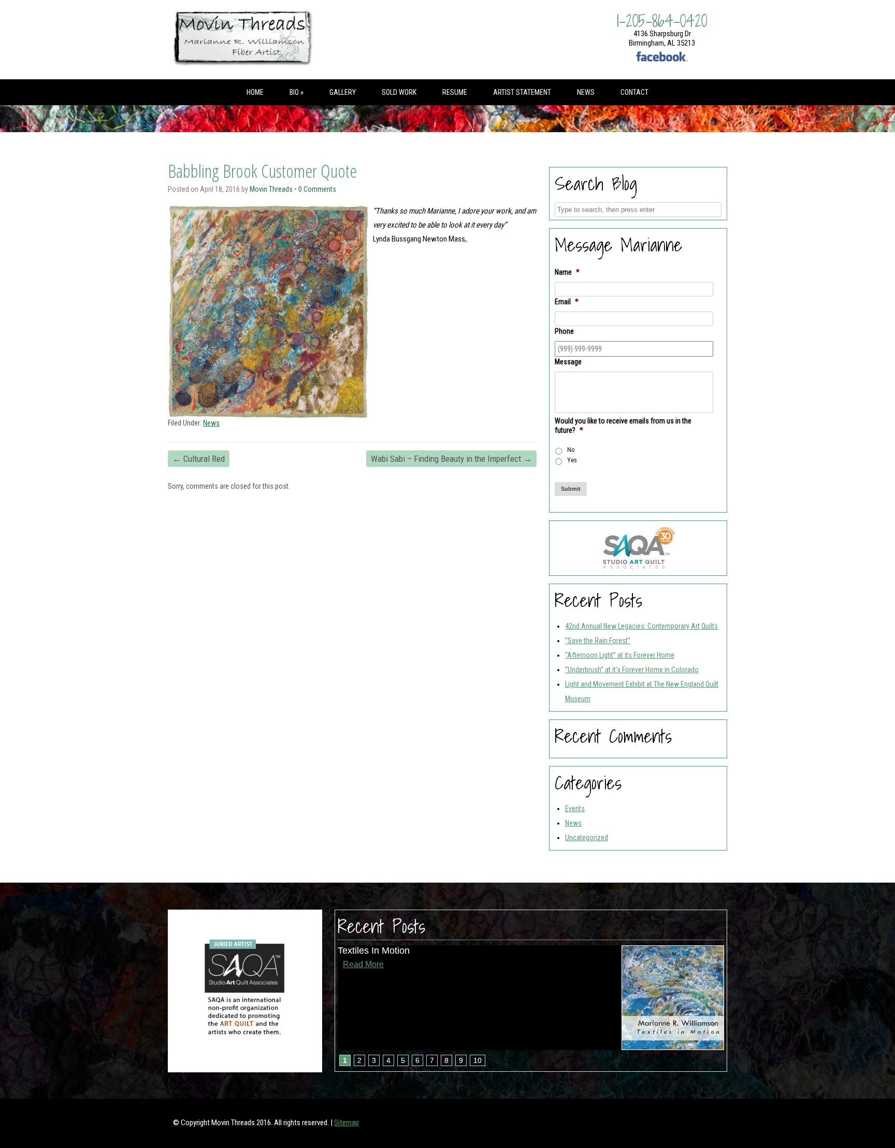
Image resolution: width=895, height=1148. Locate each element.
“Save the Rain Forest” (597, 640)
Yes (572, 460)
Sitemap (346, 1122)
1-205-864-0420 (662, 20)
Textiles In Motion (374, 950)
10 (477, 1060)
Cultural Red (198, 458)
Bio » (297, 92)
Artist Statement (522, 92)
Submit (571, 489)
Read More (363, 964)
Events (575, 808)
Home (255, 92)
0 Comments (317, 189)
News (586, 92)
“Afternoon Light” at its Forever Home (619, 655)
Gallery (342, 92)
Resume (454, 92)
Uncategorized (586, 837)
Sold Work (399, 92)
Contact (634, 92)
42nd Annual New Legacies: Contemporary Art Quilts (641, 626)
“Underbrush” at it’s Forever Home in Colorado (632, 669)
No (571, 449)
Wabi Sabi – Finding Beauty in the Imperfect (451, 458)
